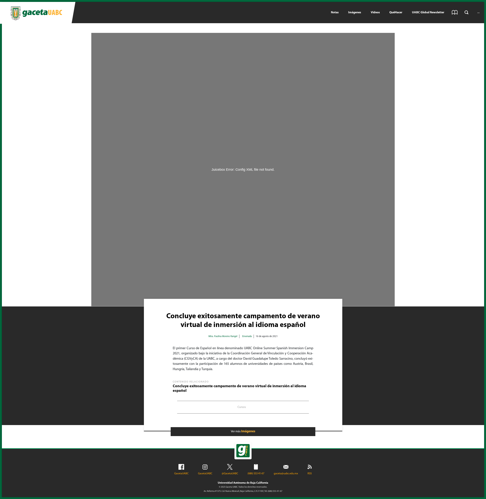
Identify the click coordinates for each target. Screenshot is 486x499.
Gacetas (455, 12)
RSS (310, 473)
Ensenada (247, 336)
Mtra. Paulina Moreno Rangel (222, 336)
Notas (335, 12)
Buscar (466, 12)
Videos (375, 12)
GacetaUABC (181, 473)
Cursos (241, 407)
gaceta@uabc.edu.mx (286, 473)
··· (478, 12)
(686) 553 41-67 (256, 473)
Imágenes (354, 12)
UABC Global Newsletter (428, 12)
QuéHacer (395, 12)
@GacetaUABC (230, 473)
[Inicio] (36, 13)
